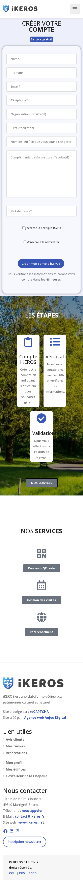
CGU (12, 873)
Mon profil (14, 763)
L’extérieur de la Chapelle (26, 776)
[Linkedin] (11, 831)
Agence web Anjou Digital (45, 717)
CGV (22, 873)
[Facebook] (5, 831)
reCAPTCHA (39, 711)
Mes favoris (15, 746)
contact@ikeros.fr (29, 816)
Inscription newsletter (24, 841)
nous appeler (32, 810)
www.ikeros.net (31, 822)
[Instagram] (17, 831)
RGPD (33, 873)
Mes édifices (16, 769)
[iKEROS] (20, 9)
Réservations (16, 753)
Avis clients (15, 739)
